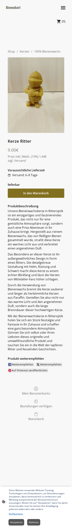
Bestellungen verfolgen (36, 406)
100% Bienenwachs (47, 51)
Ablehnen (34, 522)
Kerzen (24, 51)
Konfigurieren (16, 513)
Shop (11, 51)
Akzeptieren (16, 522)
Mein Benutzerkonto (36, 393)
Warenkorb (36, 419)
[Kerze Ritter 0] (36, 95)
